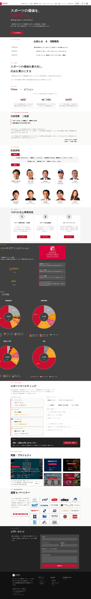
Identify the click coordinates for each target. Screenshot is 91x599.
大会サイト (37, 483)
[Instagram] (82, 3)
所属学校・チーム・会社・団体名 (49, 548)
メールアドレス (46, 542)
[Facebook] (84, 3)
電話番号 (63, 542)
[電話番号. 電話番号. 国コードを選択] (62, 545)
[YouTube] (87, 3)
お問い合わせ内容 (46, 555)
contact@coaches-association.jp (18, 594)
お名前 (44, 536)
